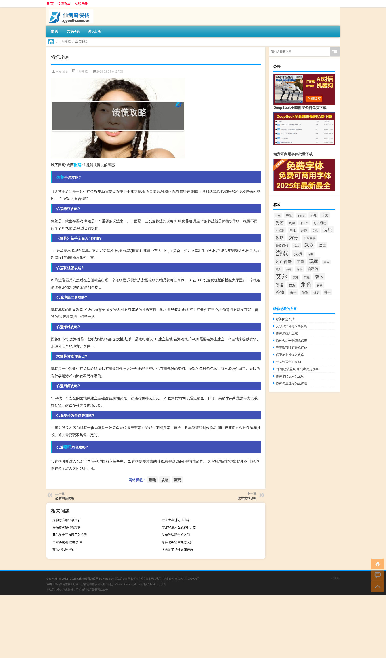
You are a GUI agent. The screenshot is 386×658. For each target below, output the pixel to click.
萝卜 (319, 277)
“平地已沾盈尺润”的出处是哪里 (297, 369)
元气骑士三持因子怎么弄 (69, 534)
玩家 (314, 260)
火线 (298, 253)
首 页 (50, 3)
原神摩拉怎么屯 (287, 333)
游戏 (282, 252)
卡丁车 (304, 223)
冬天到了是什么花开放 (177, 549)
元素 (325, 215)
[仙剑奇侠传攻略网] (69, 8)
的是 (288, 269)
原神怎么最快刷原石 (66, 520)
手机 (315, 230)
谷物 (280, 292)
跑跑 (305, 292)
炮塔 (310, 254)
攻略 (77, 165)
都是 (316, 292)
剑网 (292, 223)
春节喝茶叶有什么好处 (291, 347)
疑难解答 (168, 578)
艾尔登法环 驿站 (63, 549)
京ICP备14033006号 (187, 578)
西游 (292, 285)
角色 (306, 284)
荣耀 (307, 277)
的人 (278, 269)
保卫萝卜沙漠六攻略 (290, 354)
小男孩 (335, 578)
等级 (299, 269)
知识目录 (81, 3)
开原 (304, 230)
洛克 (322, 245)
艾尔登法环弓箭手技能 (291, 326)
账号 (293, 292)
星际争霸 (309, 238)
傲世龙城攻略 (247, 498)
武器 (309, 244)
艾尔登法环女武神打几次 (179, 527)
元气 (313, 215)
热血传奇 (284, 261)
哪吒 (67, 447)
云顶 (289, 215)
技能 (327, 230)
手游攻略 (65, 41)
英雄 (295, 277)
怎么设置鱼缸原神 (288, 361)
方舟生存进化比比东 (176, 520)
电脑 (326, 262)
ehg (65, 71)
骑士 (327, 292)
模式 (296, 246)
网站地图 (156, 578)
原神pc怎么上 (285, 318)
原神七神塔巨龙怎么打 (177, 542)
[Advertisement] (134, 626)
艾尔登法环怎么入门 (176, 534)
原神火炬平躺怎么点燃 (291, 340)
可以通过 (320, 223)
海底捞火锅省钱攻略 (66, 527)
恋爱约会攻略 (64, 498)
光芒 (280, 222)
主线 (278, 215)
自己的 (313, 268)
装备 (280, 284)
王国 (300, 261)
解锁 (320, 285)
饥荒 (60, 177)
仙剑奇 (301, 215)
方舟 (293, 237)
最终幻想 (282, 245)
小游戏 (280, 230)
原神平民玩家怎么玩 (290, 376)
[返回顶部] (376, 586)
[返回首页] (376, 564)
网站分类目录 (122, 578)
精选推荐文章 (140, 578)
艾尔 (282, 276)
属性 (293, 230)
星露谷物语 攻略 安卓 (67, 542)
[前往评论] (376, 575)
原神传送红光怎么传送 (291, 383)
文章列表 (64, 3)
